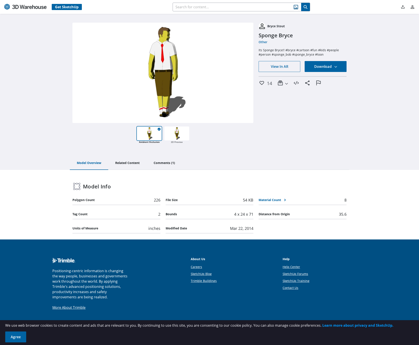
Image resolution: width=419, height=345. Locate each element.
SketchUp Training (296, 281)
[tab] (89, 163)
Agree (16, 337)
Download (323, 66)
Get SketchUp (67, 7)
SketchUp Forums (295, 274)
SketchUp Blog (201, 274)
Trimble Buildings (204, 281)
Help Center (291, 267)
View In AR (279, 66)
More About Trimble (69, 307)
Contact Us (290, 288)
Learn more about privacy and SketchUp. (357, 325)
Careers (196, 267)
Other (263, 42)
